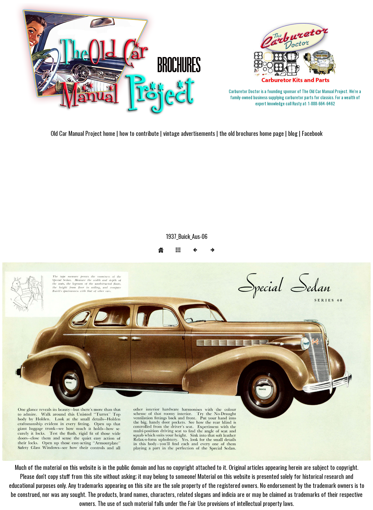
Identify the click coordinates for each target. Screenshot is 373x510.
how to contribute (139, 133)
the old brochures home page (251, 133)
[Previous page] (76, 361)
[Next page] (260, 361)
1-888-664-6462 (321, 103)
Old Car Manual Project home (83, 133)
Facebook (312, 133)
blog (293, 133)
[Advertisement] (186, 188)
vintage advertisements (189, 133)
